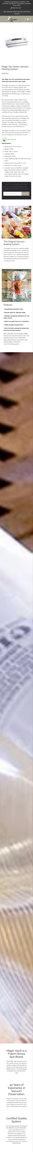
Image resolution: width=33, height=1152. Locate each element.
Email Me (25, 194)
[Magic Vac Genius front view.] (16, 42)
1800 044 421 (16, 8)
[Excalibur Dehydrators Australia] (12, 19)
